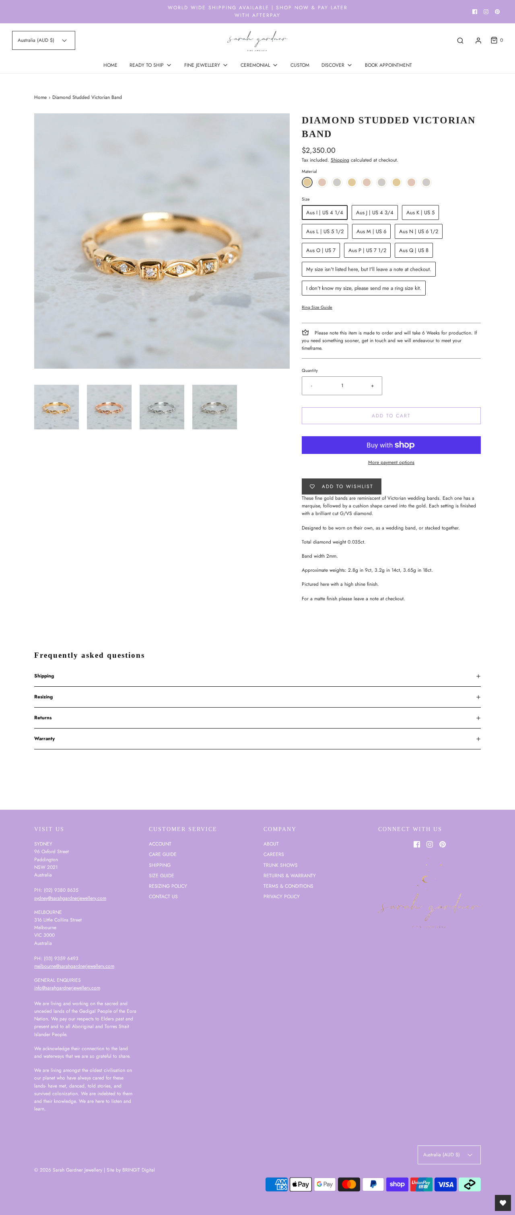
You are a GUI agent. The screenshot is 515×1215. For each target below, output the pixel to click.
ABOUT (271, 844)
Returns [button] (43, 717)
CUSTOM (299, 65)
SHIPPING (160, 865)
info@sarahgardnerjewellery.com (67, 987)
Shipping (340, 160)
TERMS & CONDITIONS (288, 886)
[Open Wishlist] (503, 1203)
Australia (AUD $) (37, 40)
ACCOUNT (160, 844)
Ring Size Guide (317, 307)
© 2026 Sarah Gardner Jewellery (68, 1170)
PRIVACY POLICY (282, 896)
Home (40, 97)
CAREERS (274, 854)
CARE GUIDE (163, 854)
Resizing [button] (43, 696)
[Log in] (478, 40)
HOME (110, 65)
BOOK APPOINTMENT (388, 65)
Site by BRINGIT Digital (131, 1170)
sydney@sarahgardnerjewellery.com (70, 898)
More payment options (391, 462)
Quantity (310, 370)
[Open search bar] (460, 40)
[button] (56, 407)
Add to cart (391, 415)
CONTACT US (163, 896)
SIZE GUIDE (161, 875)
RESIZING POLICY (168, 886)
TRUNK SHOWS (281, 865)
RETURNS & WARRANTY (290, 875)
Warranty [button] (44, 738)
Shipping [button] (44, 675)
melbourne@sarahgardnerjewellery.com (74, 966)
